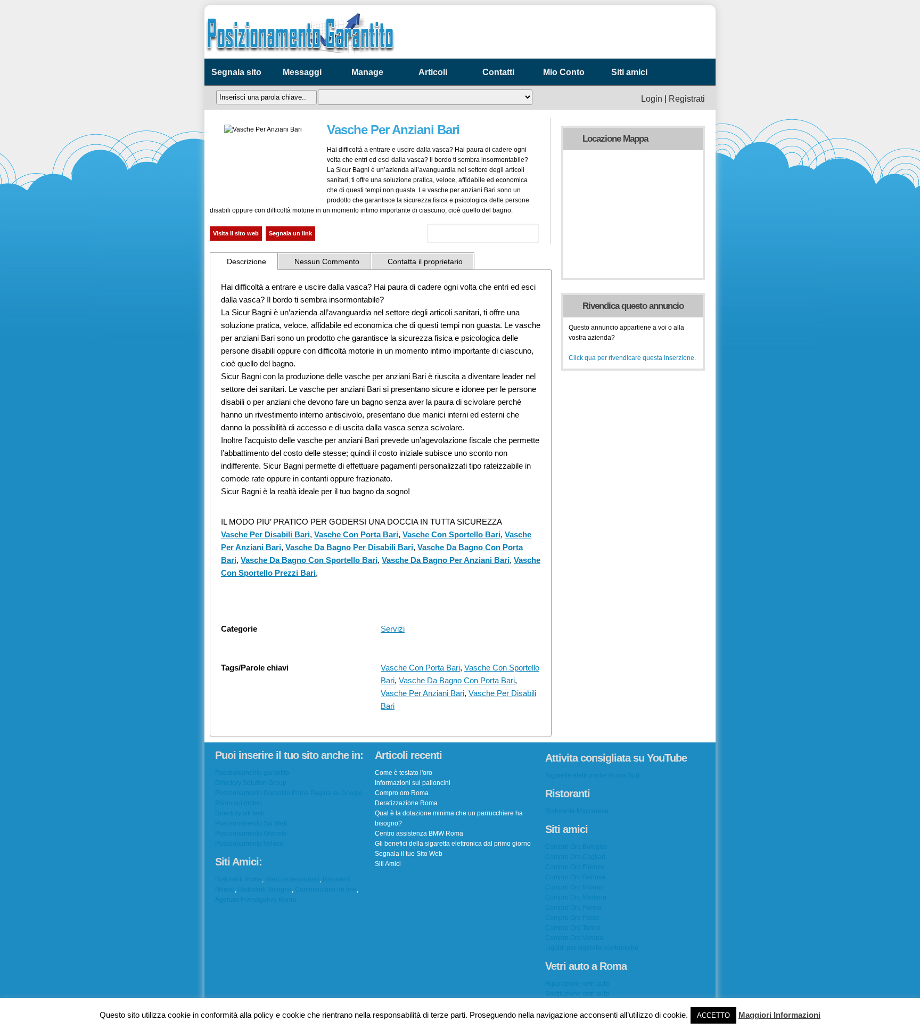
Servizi (393, 628)
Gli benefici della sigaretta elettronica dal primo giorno (453, 843)
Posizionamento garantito (252, 772)
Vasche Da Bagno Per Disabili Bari (349, 547)
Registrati (687, 98)
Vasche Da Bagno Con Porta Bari (457, 680)
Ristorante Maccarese (577, 811)
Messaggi (302, 72)
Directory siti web (240, 813)
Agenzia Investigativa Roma (255, 899)
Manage (367, 72)
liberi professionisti (292, 879)
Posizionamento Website (251, 833)
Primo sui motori (238, 803)
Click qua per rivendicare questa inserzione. (632, 358)
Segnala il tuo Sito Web (408, 853)
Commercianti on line (326, 889)
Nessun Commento (326, 261)
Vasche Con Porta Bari (356, 534)
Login (651, 98)
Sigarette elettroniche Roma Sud (592, 775)
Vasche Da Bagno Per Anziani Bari (446, 560)
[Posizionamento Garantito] (300, 56)
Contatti (498, 72)
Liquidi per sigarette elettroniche (591, 948)
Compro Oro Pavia (572, 917)
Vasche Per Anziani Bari (422, 693)
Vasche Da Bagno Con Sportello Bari (309, 560)
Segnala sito (236, 72)
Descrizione (246, 261)
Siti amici (629, 72)
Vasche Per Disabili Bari (265, 534)
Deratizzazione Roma (406, 803)
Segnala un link (290, 233)
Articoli (432, 72)
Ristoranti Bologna (265, 889)
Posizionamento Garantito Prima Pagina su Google (289, 793)
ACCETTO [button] (713, 1015)
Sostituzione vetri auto (577, 994)
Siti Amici (388, 864)
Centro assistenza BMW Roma (419, 833)
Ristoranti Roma (238, 879)
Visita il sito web (236, 233)
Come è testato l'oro (403, 772)
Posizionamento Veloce (249, 843)
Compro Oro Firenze (574, 867)
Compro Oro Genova (575, 877)
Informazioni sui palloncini (412, 783)
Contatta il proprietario (425, 261)
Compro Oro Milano (573, 887)
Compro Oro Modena (575, 897)
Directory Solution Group (250, 783)
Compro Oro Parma (573, 907)
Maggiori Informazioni (779, 1014)
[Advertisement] (574, 32)
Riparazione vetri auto (577, 983)
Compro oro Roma (402, 793)
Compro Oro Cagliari (575, 857)
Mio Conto (564, 72)
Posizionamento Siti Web (251, 823)
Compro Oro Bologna (576, 847)
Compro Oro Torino (573, 927)
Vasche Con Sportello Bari (451, 534)
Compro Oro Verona (574, 938)
